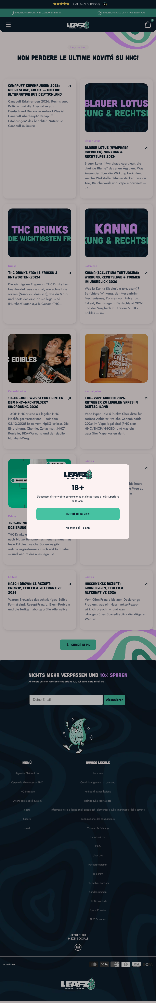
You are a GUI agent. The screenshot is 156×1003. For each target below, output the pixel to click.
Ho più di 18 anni (78, 514)
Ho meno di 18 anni (78, 528)
